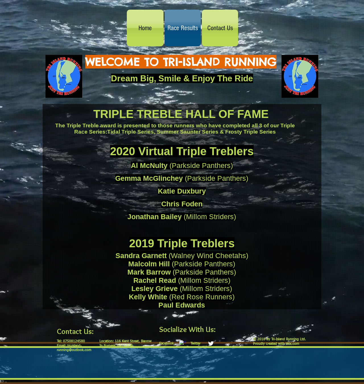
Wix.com (292, 344)
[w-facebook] (182, 343)
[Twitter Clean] (211, 343)
